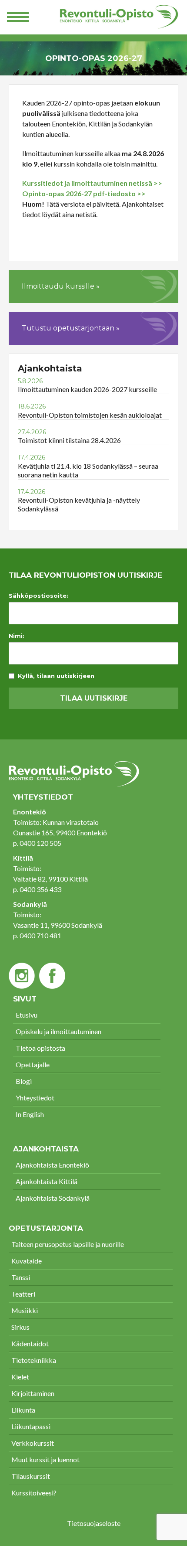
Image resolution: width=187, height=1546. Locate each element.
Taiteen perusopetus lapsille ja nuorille (67, 1244)
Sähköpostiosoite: (38, 596)
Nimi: (16, 636)
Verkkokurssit (32, 1443)
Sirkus (20, 1327)
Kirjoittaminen (32, 1393)
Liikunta (23, 1410)
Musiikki (24, 1310)
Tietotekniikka (33, 1360)
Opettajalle (33, 1064)
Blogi (24, 1081)
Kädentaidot (30, 1343)
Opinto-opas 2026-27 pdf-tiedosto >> (84, 193)
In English (30, 1114)
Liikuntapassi (30, 1426)
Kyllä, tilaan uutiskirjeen (56, 676)
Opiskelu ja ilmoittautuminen (58, 1031)
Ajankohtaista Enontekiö (52, 1165)
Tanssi (20, 1277)
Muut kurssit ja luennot (45, 1459)
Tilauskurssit (30, 1476)
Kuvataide (26, 1261)
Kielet (20, 1376)
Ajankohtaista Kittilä (46, 1181)
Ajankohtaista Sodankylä (53, 1198)
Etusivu (26, 1015)
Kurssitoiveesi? (34, 1492)
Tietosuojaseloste (93, 1523)
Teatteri (23, 1294)
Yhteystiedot (35, 1097)
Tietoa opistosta (40, 1048)
